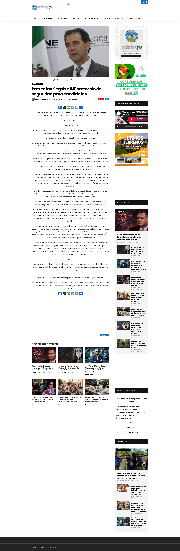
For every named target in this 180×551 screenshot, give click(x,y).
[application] (131, 119)
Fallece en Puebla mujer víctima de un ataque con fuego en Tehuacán (69, 368)
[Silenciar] (142, 126)
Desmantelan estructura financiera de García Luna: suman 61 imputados (42, 368)
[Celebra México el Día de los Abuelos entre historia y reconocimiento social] (70, 387)
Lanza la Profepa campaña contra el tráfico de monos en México (138, 345)
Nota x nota (120, 18)
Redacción (36, 372)
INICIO (36, 18)
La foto (128, 450)
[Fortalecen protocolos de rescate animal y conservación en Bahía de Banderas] (131, 459)
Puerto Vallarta (91, 18)
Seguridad (76, 18)
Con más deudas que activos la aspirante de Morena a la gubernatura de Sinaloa (137, 329)
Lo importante (61, 18)
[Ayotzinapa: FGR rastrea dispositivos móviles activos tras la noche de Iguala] (123, 521)
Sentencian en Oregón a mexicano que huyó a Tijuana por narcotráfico (97, 399)
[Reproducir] (118, 126)
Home (33, 80)
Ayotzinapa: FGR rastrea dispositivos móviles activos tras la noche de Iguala (138, 523)
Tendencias (106, 18)
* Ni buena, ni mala (125, 418)
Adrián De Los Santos (137, 496)
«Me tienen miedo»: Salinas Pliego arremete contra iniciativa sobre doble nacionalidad (96, 369)
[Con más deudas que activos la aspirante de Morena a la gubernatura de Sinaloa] (123, 325)
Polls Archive (133, 432)
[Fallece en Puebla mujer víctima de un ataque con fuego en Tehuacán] (70, 355)
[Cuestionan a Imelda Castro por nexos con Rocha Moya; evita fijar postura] (44, 387)
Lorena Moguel (40, 99)
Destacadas (47, 18)
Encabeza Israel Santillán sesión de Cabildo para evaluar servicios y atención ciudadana (138, 507)
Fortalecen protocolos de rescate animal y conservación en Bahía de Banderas (131, 475)
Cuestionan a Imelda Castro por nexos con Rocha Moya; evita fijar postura (43, 399)
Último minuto (135, 18)
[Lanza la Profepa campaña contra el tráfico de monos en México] (123, 343)
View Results (131, 427)
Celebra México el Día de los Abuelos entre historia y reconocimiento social (70, 399)
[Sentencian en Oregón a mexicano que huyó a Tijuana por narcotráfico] (97, 387)
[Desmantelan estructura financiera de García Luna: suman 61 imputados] (44, 355)
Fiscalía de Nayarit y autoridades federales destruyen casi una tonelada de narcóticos (138, 490)
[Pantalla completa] (146, 126)
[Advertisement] (70, 314)
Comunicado (123, 481)
